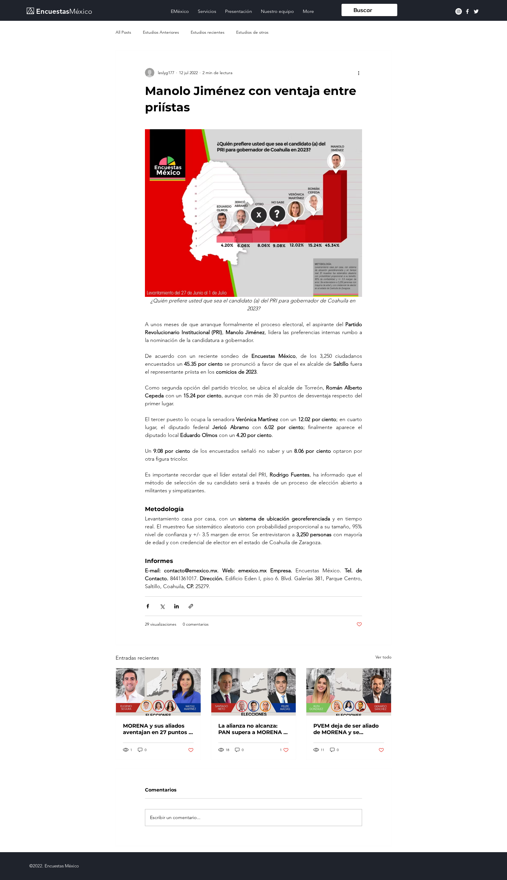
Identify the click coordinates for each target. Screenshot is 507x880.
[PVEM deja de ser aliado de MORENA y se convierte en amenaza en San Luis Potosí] (348, 692)
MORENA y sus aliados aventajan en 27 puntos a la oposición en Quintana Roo (157, 729)
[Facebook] (467, 11)
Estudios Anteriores (161, 32)
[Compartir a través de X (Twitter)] (162, 606)
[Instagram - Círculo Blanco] (458, 11)
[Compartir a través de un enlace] (191, 606)
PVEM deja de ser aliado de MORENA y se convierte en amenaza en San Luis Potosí (347, 729)
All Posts (123, 32)
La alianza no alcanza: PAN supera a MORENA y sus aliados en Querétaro (252, 729)
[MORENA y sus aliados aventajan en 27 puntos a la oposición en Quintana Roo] (158, 692)
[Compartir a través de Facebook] (148, 606)
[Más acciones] (358, 72)
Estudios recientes (207, 32)
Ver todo (383, 657)
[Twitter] (476, 11)
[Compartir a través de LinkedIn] (176, 606)
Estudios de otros (252, 32)
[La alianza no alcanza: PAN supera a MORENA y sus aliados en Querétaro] (253, 692)
